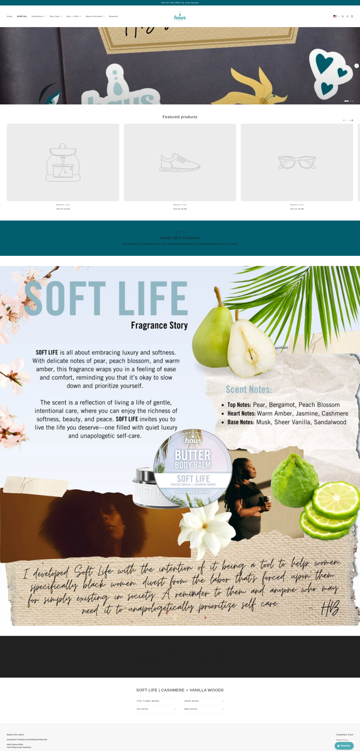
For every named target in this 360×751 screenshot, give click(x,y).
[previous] (3, 29)
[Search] (343, 16)
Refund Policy (342, 740)
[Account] (347, 16)
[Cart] (352, 16)
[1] (346, 101)
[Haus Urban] (180, 16)
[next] (356, 66)
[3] (352, 101)
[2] (350, 101)
